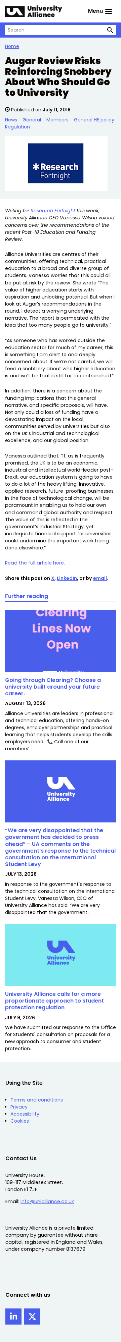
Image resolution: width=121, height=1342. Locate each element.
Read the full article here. (35, 562)
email (100, 578)
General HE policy (94, 119)
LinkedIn (67, 578)
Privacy (19, 1107)
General (32, 119)
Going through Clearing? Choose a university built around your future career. (53, 686)
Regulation (17, 126)
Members (57, 119)
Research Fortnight (53, 210)
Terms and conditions (36, 1099)
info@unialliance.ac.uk (47, 1201)
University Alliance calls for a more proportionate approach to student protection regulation (54, 1000)
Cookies (19, 1121)
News (11, 119)
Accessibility (24, 1114)
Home (12, 46)
